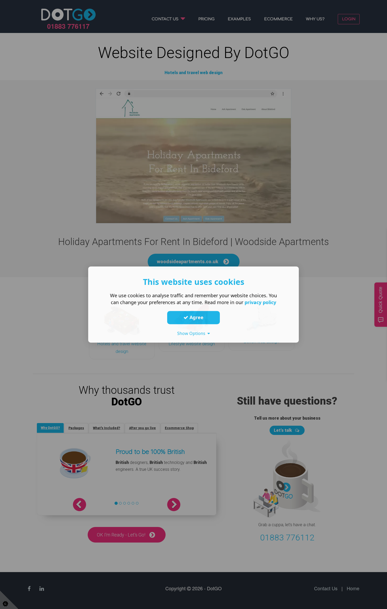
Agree (196, 317)
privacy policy (260, 302)
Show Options (192, 333)
